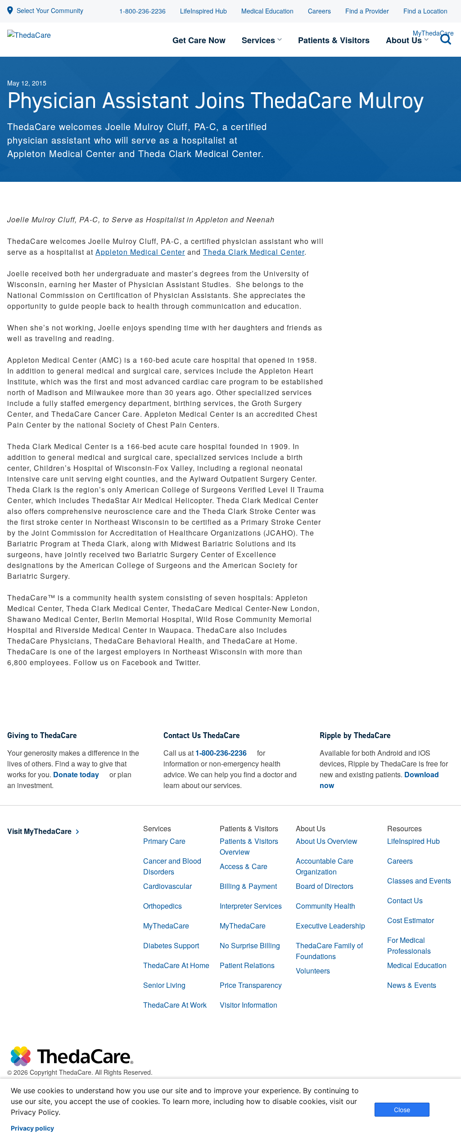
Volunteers (313, 970)
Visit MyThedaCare (39, 831)
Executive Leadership (330, 925)
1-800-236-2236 (142, 10)
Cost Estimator (410, 920)
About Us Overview (326, 841)
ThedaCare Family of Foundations (329, 950)
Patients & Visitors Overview (249, 846)
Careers (319, 10)
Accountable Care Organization (324, 866)
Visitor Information (248, 1005)
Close (402, 1109)
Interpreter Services (251, 906)
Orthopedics (162, 906)
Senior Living (164, 985)
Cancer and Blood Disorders (172, 866)
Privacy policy (32, 1128)
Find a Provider (367, 10)
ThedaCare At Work (175, 1005)
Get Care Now (199, 40)
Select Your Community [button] (50, 10)
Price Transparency (251, 985)
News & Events (411, 985)
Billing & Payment (248, 886)
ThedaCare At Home (176, 965)
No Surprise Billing (250, 945)
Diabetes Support (171, 945)
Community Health (325, 906)
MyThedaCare (166, 925)
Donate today (76, 774)
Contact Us (405, 900)
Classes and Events (419, 880)
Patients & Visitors (334, 40)
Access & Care (243, 866)
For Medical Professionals (409, 945)
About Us (404, 40)
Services (258, 40)
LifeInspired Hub (203, 10)
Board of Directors (324, 886)
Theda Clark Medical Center (253, 252)
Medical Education (267, 10)
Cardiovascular (167, 886)
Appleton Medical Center (140, 252)
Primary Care (164, 841)
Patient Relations (247, 965)
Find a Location (425, 10)
